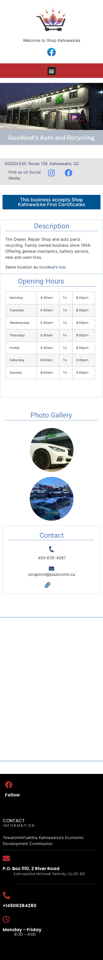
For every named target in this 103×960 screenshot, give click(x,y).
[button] (52, 71)
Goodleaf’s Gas (52, 267)
